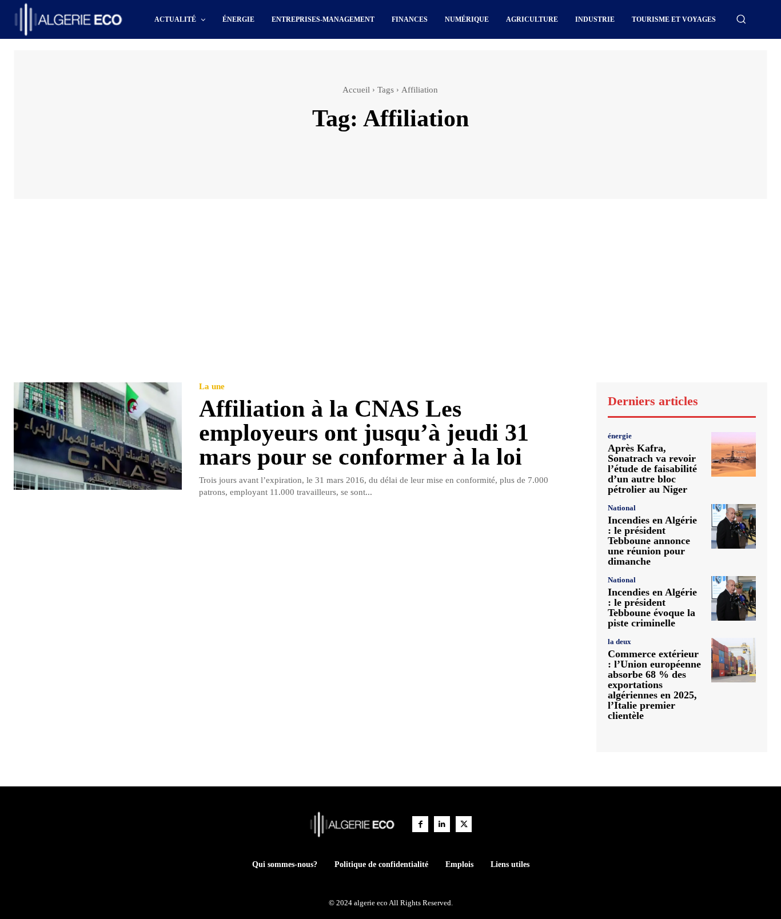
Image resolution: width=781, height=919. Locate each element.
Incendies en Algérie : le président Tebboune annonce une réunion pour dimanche (652, 540)
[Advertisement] (390, 296)
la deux (619, 641)
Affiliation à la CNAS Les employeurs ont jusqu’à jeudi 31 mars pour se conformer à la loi (364, 432)
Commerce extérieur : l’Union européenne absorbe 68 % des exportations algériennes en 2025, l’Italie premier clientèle (654, 684)
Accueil (356, 89)
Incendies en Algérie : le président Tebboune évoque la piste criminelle (652, 607)
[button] (741, 19)
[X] (464, 824)
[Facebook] (420, 824)
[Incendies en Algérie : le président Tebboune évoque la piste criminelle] (733, 598)
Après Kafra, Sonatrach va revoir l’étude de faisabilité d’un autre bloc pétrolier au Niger (652, 468)
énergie (620, 435)
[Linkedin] (442, 824)
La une (212, 386)
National (622, 508)
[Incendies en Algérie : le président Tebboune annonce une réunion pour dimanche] (733, 526)
